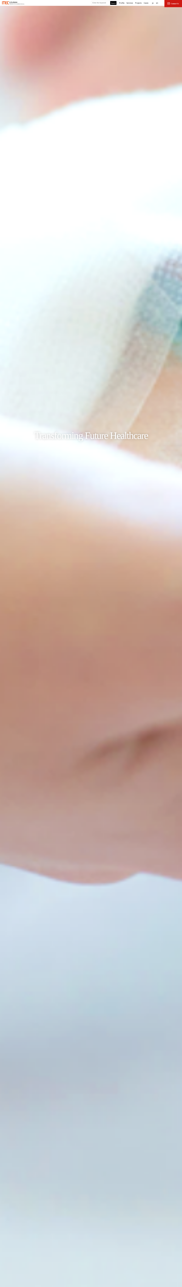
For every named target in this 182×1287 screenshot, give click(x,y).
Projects (138, 3)
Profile (121, 3)
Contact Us (175, 4)
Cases (146, 3)
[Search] (91, 6)
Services (129, 3)
